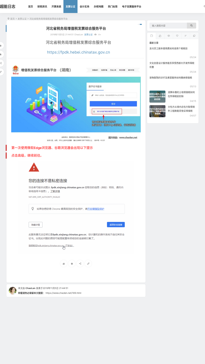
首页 (30, 6)
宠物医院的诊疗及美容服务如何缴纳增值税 (170, 77)
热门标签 (113, 6)
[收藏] (71, 263)
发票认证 (70, 6)
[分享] (80, 263)
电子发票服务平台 (131, 6)
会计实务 (84, 6)
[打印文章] (95, 34)
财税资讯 (42, 6)
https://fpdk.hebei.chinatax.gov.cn (78, 52)
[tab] (151, 36)
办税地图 (98, 6)
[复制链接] (88, 263)
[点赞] (63, 263)
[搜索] (191, 26)
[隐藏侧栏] (140, 24)
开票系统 (56, 6)
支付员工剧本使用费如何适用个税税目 (168, 48)
